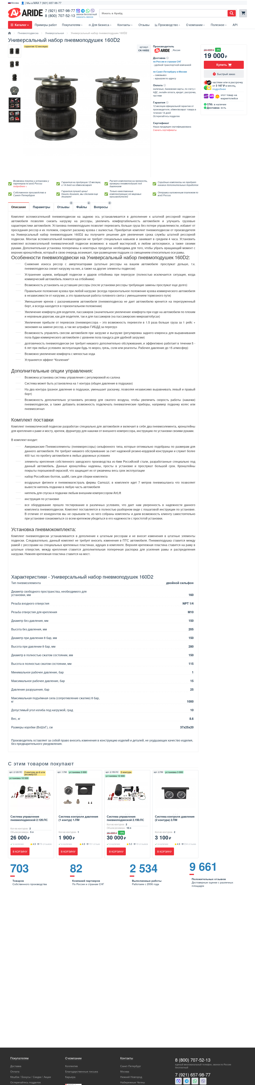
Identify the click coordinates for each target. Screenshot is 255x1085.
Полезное (217, 25)
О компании (194, 25)
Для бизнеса (100, 25)
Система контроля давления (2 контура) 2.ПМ (175, 818)
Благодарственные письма (81, 1071)
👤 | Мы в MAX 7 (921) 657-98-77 (41, 3)
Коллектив (71, 1066)
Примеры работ (46, 25)
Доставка (15, 1066)
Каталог (21, 25)
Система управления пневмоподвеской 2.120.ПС (29, 818)
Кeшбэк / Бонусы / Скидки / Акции (30, 1077)
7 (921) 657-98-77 (60, 10)
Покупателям (71, 25)
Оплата (14, 1071)
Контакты (123, 25)
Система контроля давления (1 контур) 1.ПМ (78, 818)
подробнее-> (20, 186)
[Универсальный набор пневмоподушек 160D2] (14, 51)
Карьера (70, 1077)
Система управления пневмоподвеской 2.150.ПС (125, 818)
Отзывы (144, 25)
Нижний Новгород (131, 1077)
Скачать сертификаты (165, 129)
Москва (124, 1071)
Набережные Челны (132, 1082)
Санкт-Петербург (130, 1066)
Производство (168, 25)
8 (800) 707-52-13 (60, 15)
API (235, 25)
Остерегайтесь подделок (25, 1082)
